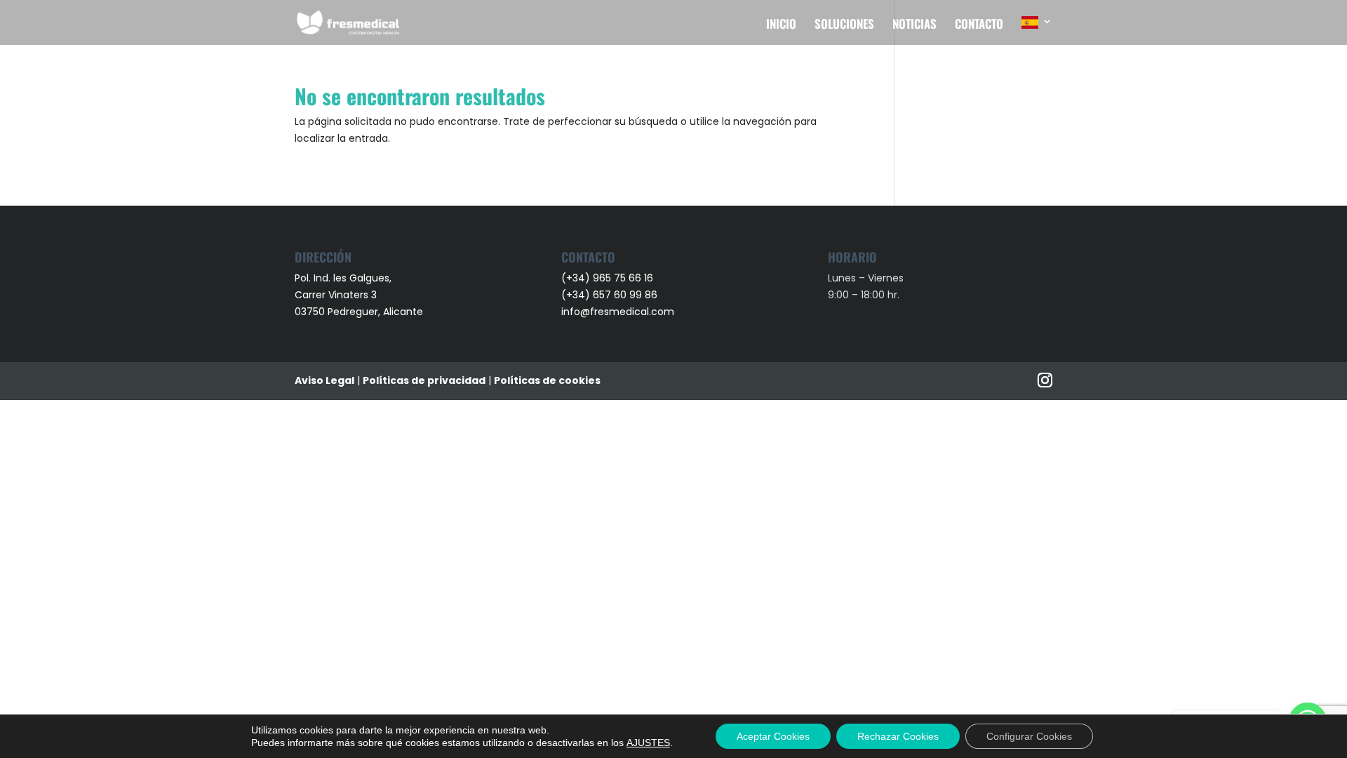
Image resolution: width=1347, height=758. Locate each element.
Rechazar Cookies (898, 736)
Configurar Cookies (1029, 736)
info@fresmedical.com (617, 312)
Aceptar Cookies (773, 736)
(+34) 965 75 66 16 (607, 278)
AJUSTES (648, 742)
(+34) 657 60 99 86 (609, 295)
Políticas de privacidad (424, 380)
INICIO (781, 25)
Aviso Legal (324, 380)
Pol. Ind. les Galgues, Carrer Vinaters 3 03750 (343, 295)
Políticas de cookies (547, 380)
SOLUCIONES (844, 25)
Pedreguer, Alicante (375, 312)
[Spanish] (1036, 30)
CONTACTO (979, 25)
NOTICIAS (914, 25)
